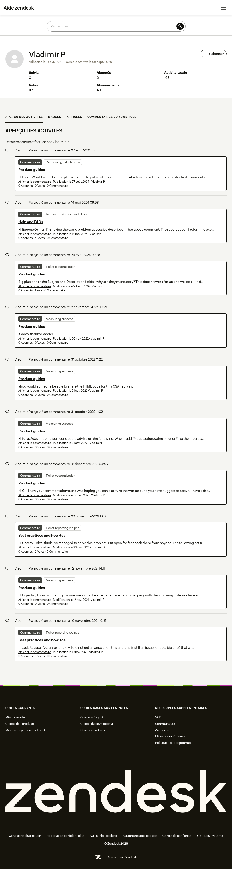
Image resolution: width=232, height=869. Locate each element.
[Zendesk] (116, 791)
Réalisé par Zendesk (121, 857)
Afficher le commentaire (34, 182)
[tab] (24, 118)
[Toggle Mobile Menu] (223, 8)
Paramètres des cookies (139, 835)
